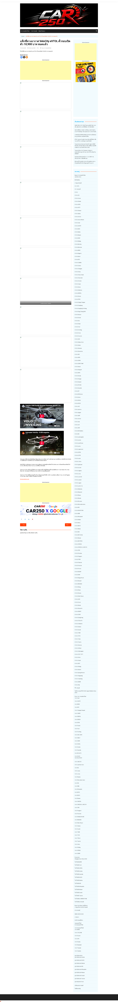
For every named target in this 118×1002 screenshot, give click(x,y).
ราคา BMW (77, 704)
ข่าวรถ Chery (78, 271)
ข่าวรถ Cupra (78, 284)
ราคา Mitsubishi (78, 789)
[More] (27, 57)
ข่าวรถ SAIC (77, 599)
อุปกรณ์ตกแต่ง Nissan (80, 972)
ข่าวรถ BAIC (77, 229)
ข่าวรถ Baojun (78, 235)
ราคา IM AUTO (78, 753)
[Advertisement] (45, 70)
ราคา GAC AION (78, 734)
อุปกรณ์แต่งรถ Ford (79, 981)
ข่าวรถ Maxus (78, 495)
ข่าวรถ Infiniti (78, 400)
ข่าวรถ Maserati (78, 492)
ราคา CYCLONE (78, 932)
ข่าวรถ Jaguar (78, 412)
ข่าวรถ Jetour (78, 418)
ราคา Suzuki (77, 829)
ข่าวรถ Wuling (78, 666)
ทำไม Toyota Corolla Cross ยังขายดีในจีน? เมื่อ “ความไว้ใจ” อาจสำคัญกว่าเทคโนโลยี (85, 140)
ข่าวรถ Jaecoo (78, 409)
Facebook (21, 519)
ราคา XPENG (78, 850)
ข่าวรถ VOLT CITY (79, 654)
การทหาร (77, 917)
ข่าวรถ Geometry (79, 351)
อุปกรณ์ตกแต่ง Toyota (80, 978)
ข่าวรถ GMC (77, 357)
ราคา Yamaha (78, 951)
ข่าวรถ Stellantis (78, 623)
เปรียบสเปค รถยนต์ (79, 985)
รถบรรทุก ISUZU (78, 758)
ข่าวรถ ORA (77, 550)
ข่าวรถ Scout (78, 602)
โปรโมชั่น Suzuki (78, 892)
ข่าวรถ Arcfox (78, 216)
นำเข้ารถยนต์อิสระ (79, 920)
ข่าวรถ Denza (78, 296)
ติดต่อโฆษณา (42, 31)
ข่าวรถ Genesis (78, 348)
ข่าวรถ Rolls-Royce (79, 596)
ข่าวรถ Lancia (78, 440)
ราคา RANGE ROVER (79, 816)
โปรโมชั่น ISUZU (78, 877)
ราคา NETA (77, 792)
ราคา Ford (77, 728)
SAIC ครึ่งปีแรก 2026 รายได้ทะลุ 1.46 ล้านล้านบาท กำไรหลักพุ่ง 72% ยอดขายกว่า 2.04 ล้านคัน (85, 130)
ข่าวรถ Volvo (78, 657)
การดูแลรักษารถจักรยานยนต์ (81, 907)
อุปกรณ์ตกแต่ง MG (79, 966)
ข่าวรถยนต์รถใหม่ (25, 31)
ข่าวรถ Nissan (78, 538)
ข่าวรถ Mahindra (78, 489)
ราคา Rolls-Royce (79, 823)
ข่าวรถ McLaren (78, 501)
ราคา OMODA (78, 801)
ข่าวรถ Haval (77, 366)
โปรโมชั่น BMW (78, 862)
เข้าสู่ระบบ (25, 533)
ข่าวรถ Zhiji (77, 685)
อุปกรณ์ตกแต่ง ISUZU (79, 960)
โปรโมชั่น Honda (78, 871)
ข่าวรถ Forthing (78, 330)
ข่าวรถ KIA (77, 434)
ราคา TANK (77, 832)
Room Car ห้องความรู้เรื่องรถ (81, 905)
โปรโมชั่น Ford (78, 865)
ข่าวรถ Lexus (78, 458)
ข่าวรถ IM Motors (79, 394)
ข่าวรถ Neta (77, 522)
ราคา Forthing (78, 731)
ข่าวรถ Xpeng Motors (80, 672)
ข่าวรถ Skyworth (78, 608)
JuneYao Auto (78, 177)
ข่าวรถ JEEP (77, 415)
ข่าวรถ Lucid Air (78, 476)
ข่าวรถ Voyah (78, 660)
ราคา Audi (77, 698)
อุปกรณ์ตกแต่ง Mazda (80, 963)
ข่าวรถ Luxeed (78, 480)
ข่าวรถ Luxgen (78, 483)
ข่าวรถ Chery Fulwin (79, 274)
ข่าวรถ (76, 192)
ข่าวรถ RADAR (78, 571)
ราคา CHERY (78, 713)
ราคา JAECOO (78, 761)
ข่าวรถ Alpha (78, 213)
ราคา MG (77, 783)
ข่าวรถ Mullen (78, 519)
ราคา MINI (77, 786)
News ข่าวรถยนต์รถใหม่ (46, 48)
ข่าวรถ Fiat (77, 320)
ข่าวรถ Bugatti (78, 253)
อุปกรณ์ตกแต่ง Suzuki (79, 975)
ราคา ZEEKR (77, 853)
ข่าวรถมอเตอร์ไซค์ (79, 925)
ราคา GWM (77, 741)
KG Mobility (77, 180)
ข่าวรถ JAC (77, 406)
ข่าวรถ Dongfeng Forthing (81, 308)
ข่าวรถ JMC (77, 428)
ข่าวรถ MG (77, 507)
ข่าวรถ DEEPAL (78, 293)
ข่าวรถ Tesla (77, 639)
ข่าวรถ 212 (77, 195)
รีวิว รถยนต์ (77, 688)
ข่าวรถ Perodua (78, 553)
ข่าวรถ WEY (77, 663)
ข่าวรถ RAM (77, 574)
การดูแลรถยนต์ (78, 183)
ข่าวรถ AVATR (78, 226)
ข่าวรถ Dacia (78, 287)
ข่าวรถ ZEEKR (78, 682)
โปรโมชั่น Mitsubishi (79, 886)
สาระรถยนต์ (77, 910)
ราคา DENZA (78, 719)
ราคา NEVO (77, 795)
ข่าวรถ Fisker (78, 323)
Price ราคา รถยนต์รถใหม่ (80, 696)
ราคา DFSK (77, 722)
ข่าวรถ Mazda (78, 498)
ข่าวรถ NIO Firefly (79, 535)
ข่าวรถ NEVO (78, 525)
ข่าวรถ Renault (78, 581)
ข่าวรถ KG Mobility (79, 431)
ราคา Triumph (78, 948)
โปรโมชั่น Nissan (78, 889)
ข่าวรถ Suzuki (78, 629)
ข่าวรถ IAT (77, 391)
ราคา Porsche (78, 813)
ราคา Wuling (77, 847)
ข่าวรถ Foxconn (78, 336)
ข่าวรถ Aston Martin (79, 219)
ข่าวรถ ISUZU (78, 403)
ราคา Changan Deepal (80, 710)
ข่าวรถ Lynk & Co (79, 486)
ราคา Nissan (77, 798)
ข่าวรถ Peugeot (78, 556)
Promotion (77, 857)
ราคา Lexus (77, 771)
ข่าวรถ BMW (77, 250)
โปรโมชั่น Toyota (79, 895)
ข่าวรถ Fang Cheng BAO (80, 311)
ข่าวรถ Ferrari (78, 317)
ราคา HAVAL (77, 744)
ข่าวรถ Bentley (78, 244)
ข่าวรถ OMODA (78, 544)
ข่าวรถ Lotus (78, 473)
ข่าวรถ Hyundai (78, 388)
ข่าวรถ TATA (77, 636)
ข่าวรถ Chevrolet (79, 278)
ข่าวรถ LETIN (78, 455)
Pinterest (32, 519)
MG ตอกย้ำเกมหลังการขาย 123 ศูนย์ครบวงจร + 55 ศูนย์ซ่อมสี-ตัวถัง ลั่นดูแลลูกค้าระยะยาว (85, 162)
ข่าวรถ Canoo (78, 265)
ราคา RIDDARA (78, 819)
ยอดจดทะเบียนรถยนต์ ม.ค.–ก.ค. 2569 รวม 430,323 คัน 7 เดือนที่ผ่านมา (84, 157)
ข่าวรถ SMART (78, 611)
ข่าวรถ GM (77, 354)
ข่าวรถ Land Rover (79, 443)
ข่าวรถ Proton (78, 568)
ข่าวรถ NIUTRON (78, 541)
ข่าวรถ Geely (78, 345)
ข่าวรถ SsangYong (79, 617)
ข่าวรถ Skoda (78, 605)
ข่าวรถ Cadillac (78, 262)
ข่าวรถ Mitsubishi (79, 516)
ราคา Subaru (78, 826)
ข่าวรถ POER (78, 559)
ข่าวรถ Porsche (78, 565)
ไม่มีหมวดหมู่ (78, 988)
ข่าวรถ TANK (77, 633)
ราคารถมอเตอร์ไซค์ (79, 928)
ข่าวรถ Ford (77, 327)
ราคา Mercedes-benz (80, 780)
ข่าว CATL (77, 186)
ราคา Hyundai (78, 750)
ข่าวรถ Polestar (78, 562)
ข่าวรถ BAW (77, 238)
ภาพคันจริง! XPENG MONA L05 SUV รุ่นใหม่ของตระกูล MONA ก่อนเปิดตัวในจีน (85, 135)
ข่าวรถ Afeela (78, 201)
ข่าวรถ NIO (77, 532)
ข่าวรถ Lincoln (78, 467)
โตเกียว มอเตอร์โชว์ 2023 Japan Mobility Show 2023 (85, 691)
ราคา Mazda (77, 777)
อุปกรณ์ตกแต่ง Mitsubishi (80, 969)
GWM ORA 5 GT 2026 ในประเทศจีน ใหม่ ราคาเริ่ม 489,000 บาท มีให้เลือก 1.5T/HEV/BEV (85, 126)
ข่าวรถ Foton (78, 333)
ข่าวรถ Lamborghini (79, 437)
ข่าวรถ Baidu (77, 232)
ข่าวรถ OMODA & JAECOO (81, 547)
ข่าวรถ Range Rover (79, 577)
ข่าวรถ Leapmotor (79, 449)
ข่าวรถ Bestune (78, 247)
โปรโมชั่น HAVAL (78, 868)
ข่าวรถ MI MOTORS (79, 510)
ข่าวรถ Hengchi (78, 369)
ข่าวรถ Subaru (78, 626)
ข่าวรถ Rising (78, 587)
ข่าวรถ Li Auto (78, 461)
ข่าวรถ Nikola (78, 528)
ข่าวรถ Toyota (78, 642)
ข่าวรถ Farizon (78, 314)
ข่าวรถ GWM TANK (79, 363)
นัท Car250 (23, 48)
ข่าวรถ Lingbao (78, 470)
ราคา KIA (77, 767)
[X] (24, 57)
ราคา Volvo (77, 844)
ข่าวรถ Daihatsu (78, 290)
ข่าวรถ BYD (77, 259)
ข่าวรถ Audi (77, 222)
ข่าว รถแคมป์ (78, 189)
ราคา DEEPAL (78, 716)
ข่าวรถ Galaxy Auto (79, 342)
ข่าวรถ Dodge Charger (80, 302)
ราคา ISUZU (77, 756)
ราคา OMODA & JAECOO (81, 804)
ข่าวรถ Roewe (78, 593)
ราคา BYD (77, 707)
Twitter (25, 519)
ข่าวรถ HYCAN (78, 385)
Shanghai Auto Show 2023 (81, 859)
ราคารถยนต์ (34, 31)
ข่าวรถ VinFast (78, 648)
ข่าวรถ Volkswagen (79, 651)
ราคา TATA (77, 835)
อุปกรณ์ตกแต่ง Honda (80, 957)
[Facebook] (21, 57)
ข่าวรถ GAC (77, 339)
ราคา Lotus (77, 774)
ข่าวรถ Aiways (78, 210)
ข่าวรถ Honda (78, 375)
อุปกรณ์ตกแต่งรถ (78, 955)
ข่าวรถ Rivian (78, 590)
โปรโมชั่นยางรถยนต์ (79, 901)
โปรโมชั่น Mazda (78, 880)
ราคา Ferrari (77, 725)
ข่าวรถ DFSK (77, 299)
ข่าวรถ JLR (77, 424)
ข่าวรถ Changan (78, 268)
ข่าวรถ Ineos (77, 397)
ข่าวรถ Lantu (78, 446)
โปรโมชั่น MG (78, 883)
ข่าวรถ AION (77, 204)
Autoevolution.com (24, 479)
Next (67, 524)
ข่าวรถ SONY (78, 614)
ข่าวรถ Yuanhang (78, 678)
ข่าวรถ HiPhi (77, 372)
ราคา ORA (77, 807)
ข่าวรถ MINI (77, 513)
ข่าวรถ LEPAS (78, 452)
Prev (24, 524)
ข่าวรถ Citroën (78, 281)
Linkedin (28, 519)
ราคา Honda (77, 747)
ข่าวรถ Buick (77, 256)
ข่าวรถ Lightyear (78, 464)
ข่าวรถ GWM (78, 360)
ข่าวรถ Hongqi (78, 379)
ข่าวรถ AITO (77, 207)
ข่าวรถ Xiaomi (78, 669)
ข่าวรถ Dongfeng (78, 305)
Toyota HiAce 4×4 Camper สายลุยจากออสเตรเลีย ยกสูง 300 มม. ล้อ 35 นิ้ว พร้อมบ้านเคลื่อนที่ (85, 152)
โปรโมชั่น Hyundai (79, 874)
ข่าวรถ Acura (78, 198)
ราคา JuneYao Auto (79, 764)
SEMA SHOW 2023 (79, 914)
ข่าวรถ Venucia (78, 645)
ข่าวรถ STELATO (78, 620)
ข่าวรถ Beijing (78, 241)
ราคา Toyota (78, 841)
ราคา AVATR (77, 701)
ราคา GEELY (77, 738)
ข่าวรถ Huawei (78, 382)
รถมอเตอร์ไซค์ (78, 923)
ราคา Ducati (77, 935)
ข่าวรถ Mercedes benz (80, 504)
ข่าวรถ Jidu (77, 421)
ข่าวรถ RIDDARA (78, 584)
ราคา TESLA (77, 838)
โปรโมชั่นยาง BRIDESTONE (81, 898)
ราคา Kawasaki (78, 945)
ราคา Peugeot (78, 810)
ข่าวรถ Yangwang (79, 675)
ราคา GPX (77, 938)
